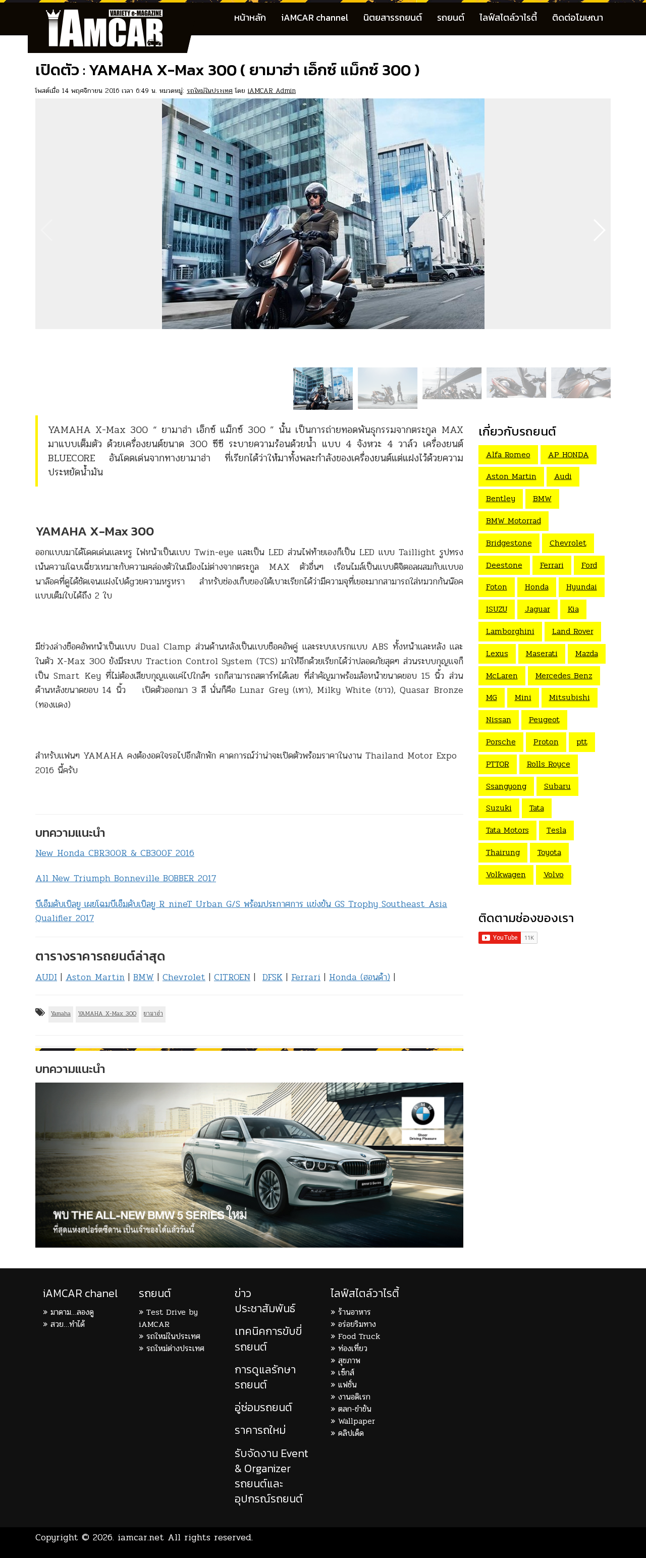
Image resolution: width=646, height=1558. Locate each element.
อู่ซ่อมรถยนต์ (263, 1407)
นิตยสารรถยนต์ (392, 17)
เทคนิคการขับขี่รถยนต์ (268, 1339)
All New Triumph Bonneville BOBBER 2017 (125, 878)
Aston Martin (95, 977)
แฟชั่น (347, 1384)
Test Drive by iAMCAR (168, 1318)
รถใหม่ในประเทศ (210, 90)
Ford (589, 565)
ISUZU (496, 609)
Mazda (586, 653)
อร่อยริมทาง (357, 1324)
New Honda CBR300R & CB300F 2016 (114, 853)
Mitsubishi (569, 697)
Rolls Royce (548, 764)
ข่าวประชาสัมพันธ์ (265, 1301)
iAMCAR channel (314, 17)
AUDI (46, 977)
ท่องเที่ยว (352, 1348)
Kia (573, 609)
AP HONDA (568, 454)
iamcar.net (141, 1537)
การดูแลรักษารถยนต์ (265, 1377)
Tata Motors (507, 830)
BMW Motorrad (513, 520)
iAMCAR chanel (80, 1293)
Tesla (556, 830)
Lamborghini (510, 631)
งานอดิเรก (354, 1396)
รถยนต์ (450, 17)
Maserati (542, 653)
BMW (143, 977)
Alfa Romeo (508, 454)
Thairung (503, 852)
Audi (563, 476)
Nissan (498, 719)
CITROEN (232, 977)
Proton (546, 741)
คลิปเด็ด (351, 1433)
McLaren (502, 675)
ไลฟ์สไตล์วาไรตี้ (508, 17)
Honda (537, 586)
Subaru (557, 786)
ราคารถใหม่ (260, 1430)
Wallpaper (356, 1421)
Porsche (501, 741)
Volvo (554, 874)
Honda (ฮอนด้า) (359, 977)
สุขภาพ (349, 1360)
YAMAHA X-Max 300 (107, 1013)
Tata (536, 807)
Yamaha (61, 1013)
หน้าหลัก (250, 17)
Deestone (504, 565)
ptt (581, 741)
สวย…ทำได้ (67, 1324)
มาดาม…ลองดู (72, 1312)
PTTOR (497, 764)
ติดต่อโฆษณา (577, 17)
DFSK (272, 977)
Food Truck (359, 1336)
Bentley (500, 498)
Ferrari (305, 977)
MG (491, 697)
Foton (496, 586)
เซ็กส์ (346, 1372)
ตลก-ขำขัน (354, 1409)
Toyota (549, 852)
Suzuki (499, 807)
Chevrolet (184, 977)
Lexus (497, 653)
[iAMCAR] (113, 15)
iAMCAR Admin (272, 90)
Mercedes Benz (564, 675)
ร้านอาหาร (354, 1312)
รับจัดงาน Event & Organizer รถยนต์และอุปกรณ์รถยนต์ (271, 1476)
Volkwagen (506, 874)
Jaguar (537, 609)
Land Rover (573, 631)
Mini (523, 697)
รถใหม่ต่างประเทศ (175, 1348)
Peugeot (544, 719)
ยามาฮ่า (153, 1013)
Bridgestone (509, 542)
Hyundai (581, 586)
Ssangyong (506, 786)
